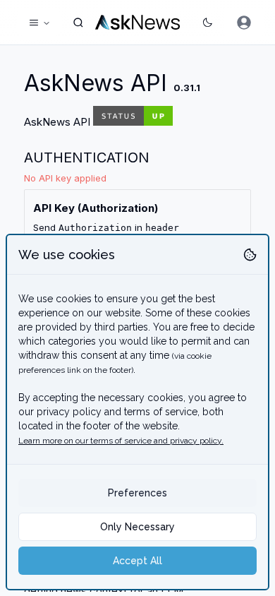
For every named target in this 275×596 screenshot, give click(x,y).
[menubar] (244, 22)
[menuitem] (244, 22)
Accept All (137, 560)
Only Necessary (137, 526)
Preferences (137, 493)
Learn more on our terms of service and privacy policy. (121, 441)
